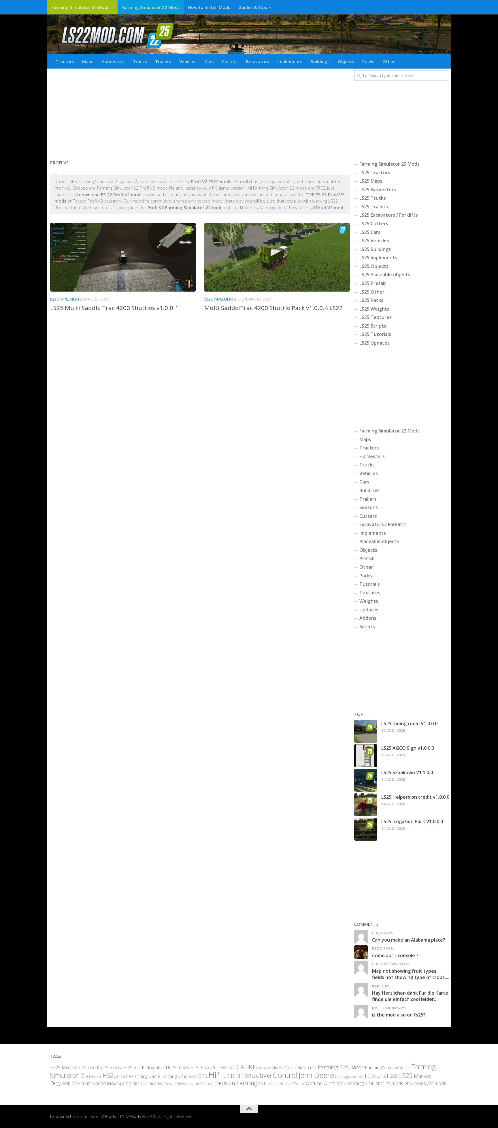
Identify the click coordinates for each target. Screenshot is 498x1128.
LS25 (406, 1075)
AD (192, 1068)
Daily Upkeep (296, 1067)
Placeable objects (379, 541)
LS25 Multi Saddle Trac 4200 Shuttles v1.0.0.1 (114, 308)
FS (99, 1076)
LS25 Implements (66, 299)
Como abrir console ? (395, 955)
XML (341, 1083)
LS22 (392, 1075)
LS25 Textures (375, 317)
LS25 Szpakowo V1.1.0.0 (407, 772)
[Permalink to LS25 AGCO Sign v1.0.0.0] (365, 755)
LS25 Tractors (374, 172)
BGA (238, 1067)
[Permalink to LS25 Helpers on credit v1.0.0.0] (365, 804)
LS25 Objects (373, 266)
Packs (368, 61)
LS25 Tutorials (375, 334)
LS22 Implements (220, 299)
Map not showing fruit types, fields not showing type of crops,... (410, 974)
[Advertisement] (200, 111)
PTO (268, 1083)
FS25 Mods (62, 1067)
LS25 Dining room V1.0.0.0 (409, 723)
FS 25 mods (109, 1067)
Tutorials (369, 584)
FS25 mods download (144, 1067)
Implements (289, 61)
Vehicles (188, 61)
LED (369, 1075)
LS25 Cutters (373, 223)
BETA (227, 1067)
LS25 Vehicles (374, 240)
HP (213, 1074)
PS (260, 1083)
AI (197, 1067)
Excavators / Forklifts (383, 524)
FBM (92, 1076)
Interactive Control (267, 1075)
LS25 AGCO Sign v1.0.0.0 (407, 748)
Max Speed (119, 1083)
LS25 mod (85, 1067)
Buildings (320, 61)
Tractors (65, 61)
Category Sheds (269, 1067)
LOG (378, 1077)
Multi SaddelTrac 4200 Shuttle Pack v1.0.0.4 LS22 (273, 308)
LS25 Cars (369, 232)
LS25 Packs (371, 300)
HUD (225, 1076)
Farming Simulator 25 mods (375, 1083)
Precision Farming (235, 1083)
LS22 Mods (130, 1116)
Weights (368, 601)
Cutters (230, 61)
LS (384, 1076)
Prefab (367, 558)
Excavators (257, 61)
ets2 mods (415, 1083)
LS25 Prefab (372, 283)
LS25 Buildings (375, 249)
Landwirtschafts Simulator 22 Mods (83, 1116)
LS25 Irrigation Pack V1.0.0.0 (412, 821)
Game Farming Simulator (172, 1076)
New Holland (188, 1083)
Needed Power (162, 1083)
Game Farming (133, 1076)
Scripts (367, 626)
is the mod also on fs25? (399, 1015)
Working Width (320, 1083)
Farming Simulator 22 (387, 1067)
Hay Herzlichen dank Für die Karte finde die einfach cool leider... (410, 996)
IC (233, 1076)
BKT (250, 1067)
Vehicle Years (292, 1083)
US (276, 1083)
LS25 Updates (374, 343)
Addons (367, 618)
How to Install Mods (209, 7)
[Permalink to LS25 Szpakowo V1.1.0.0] (365, 780)
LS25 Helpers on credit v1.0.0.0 (415, 797)
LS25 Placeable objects (384, 274)
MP (146, 1084)
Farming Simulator (341, 1067)
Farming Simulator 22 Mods (151, 7)
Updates (368, 609)
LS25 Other (371, 292)
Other (388, 61)
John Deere (316, 1075)
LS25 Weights (374, 309)
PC (202, 1083)
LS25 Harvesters (377, 189)
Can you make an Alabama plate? (408, 940)
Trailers (163, 61)
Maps (87, 61)
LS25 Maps (370, 181)
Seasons (368, 507)
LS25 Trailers (373, 206)
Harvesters (113, 61)
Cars (209, 61)
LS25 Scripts (372, 326)
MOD (137, 1083)
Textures (369, 592)
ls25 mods (178, 1067)
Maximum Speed (89, 1083)
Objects (346, 61)
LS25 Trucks (372, 198)
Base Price (211, 1067)
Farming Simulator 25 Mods (80, 7)
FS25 (110, 1075)
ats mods (436, 1083)
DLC (313, 1067)
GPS (202, 1075)
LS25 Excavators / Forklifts (388, 215)
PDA (209, 1084)
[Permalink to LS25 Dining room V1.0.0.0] (365, 731)
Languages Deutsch (349, 1076)
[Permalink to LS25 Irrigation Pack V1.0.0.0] (365, 829)
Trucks (140, 61)
